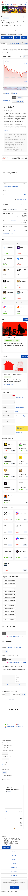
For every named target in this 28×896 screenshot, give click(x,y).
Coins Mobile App (20, 407)
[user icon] (23, 2)
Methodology (14, 867)
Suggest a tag (19, 432)
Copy (25, 199)
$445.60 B (25, 4)
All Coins (14, 859)
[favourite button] (22, 17)
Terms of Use (14, 875)
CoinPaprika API (6, 100)
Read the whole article (8, 348)
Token (25, 194)
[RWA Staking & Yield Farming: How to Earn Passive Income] (14, 366)
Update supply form (8, 233)
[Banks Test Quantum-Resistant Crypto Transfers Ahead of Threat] (14, 329)
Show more (6, 130)
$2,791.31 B (9, 4)
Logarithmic (19, 97)
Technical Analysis (19, 101)
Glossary (14, 863)
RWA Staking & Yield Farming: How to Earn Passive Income (12, 380)
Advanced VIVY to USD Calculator (10, 186)
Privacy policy (14, 871)
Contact (14, 855)
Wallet (3, 37)
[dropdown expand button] (25, 17)
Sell (16, 37)
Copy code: (4, 836)
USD (24, 183)
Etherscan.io (23, 204)
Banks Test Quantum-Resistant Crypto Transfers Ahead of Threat (13, 344)
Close (14, 887)
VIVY (24, 177)
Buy (9, 37)
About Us (14, 851)
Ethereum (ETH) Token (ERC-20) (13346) (20, 429)
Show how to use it (19, 397)
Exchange (23, 37)
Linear (14, 97)
